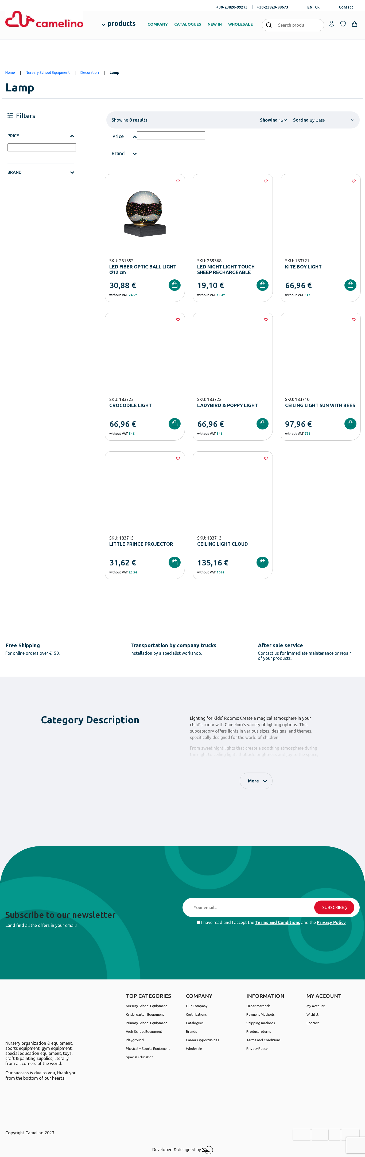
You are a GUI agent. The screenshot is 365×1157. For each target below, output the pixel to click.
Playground (135, 1040)
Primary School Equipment (146, 1023)
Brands (191, 1031)
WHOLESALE (240, 24)
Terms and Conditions (277, 922)
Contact (346, 7)
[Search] (269, 25)
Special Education (139, 1057)
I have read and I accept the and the (273, 922)
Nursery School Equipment (48, 72)
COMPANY (157, 24)
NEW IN (215, 24)
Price (13, 135)
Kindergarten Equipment (145, 1014)
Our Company (196, 1006)
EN (309, 7)
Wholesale (194, 1048)
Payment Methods (260, 1014)
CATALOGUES (187, 24)
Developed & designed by (177, 1149)
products (121, 23)
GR (317, 7)
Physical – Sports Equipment (148, 1048)
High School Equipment (144, 1031)
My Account (315, 1006)
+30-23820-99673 (272, 7)
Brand (14, 172)
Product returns (258, 1031)
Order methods (258, 1006)
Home (10, 72)
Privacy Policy (331, 922)
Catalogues (195, 1023)
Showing (269, 120)
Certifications (196, 1014)
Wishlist (312, 1014)
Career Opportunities (202, 1040)
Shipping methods (260, 1023)
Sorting (301, 120)
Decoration (89, 72)
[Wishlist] (178, 181)
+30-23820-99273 (231, 7)
